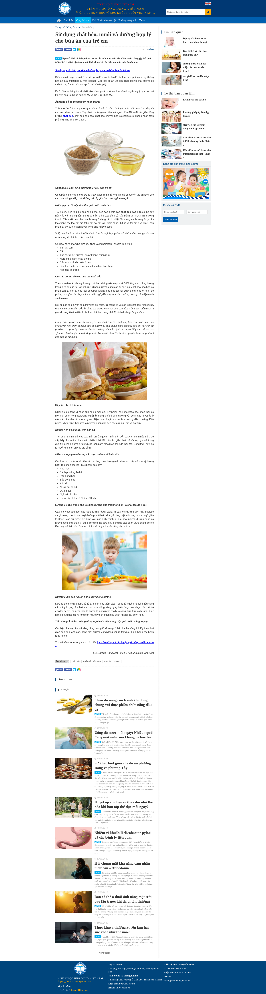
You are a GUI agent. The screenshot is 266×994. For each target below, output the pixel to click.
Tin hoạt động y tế (127, 20)
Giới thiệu (68, 20)
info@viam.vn (123, 987)
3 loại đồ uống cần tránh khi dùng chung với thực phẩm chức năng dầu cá (123, 704)
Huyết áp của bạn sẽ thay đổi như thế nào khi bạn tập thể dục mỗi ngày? (124, 804)
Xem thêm (104, 953)
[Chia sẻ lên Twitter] (74, 49)
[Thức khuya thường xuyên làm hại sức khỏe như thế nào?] (73, 932)
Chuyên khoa (82, 20)
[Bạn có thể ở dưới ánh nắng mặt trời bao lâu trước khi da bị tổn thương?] (73, 902)
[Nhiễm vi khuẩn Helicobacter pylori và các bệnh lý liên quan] (73, 838)
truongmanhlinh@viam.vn (177, 980)
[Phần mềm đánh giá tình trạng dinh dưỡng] (186, 183)
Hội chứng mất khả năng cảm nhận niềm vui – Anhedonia (122, 865)
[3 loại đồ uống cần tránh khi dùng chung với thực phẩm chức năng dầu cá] (73, 705)
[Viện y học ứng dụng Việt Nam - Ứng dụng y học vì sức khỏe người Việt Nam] (65, 8)
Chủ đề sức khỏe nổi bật (104, 20)
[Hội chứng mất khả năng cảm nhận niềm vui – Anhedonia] (73, 868)
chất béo (76, 661)
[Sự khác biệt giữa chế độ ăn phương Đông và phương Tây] (73, 768)
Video (142, 20)
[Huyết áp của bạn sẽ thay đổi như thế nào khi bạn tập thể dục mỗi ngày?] (73, 807)
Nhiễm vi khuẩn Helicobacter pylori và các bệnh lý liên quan (123, 835)
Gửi (60, 49)
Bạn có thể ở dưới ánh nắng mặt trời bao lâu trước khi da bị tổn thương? (123, 899)
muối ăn (107, 661)
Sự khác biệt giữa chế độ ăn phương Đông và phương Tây (123, 765)
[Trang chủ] (59, 20)
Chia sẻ (68, 49)
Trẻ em (151, 49)
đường (117, 661)
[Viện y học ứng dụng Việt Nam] (80, 968)
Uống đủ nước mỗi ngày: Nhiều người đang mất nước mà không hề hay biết (124, 735)
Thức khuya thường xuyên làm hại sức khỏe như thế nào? (122, 929)
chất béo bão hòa (92, 661)
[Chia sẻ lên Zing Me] (79, 49)
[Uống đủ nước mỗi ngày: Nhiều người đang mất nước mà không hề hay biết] (73, 738)
